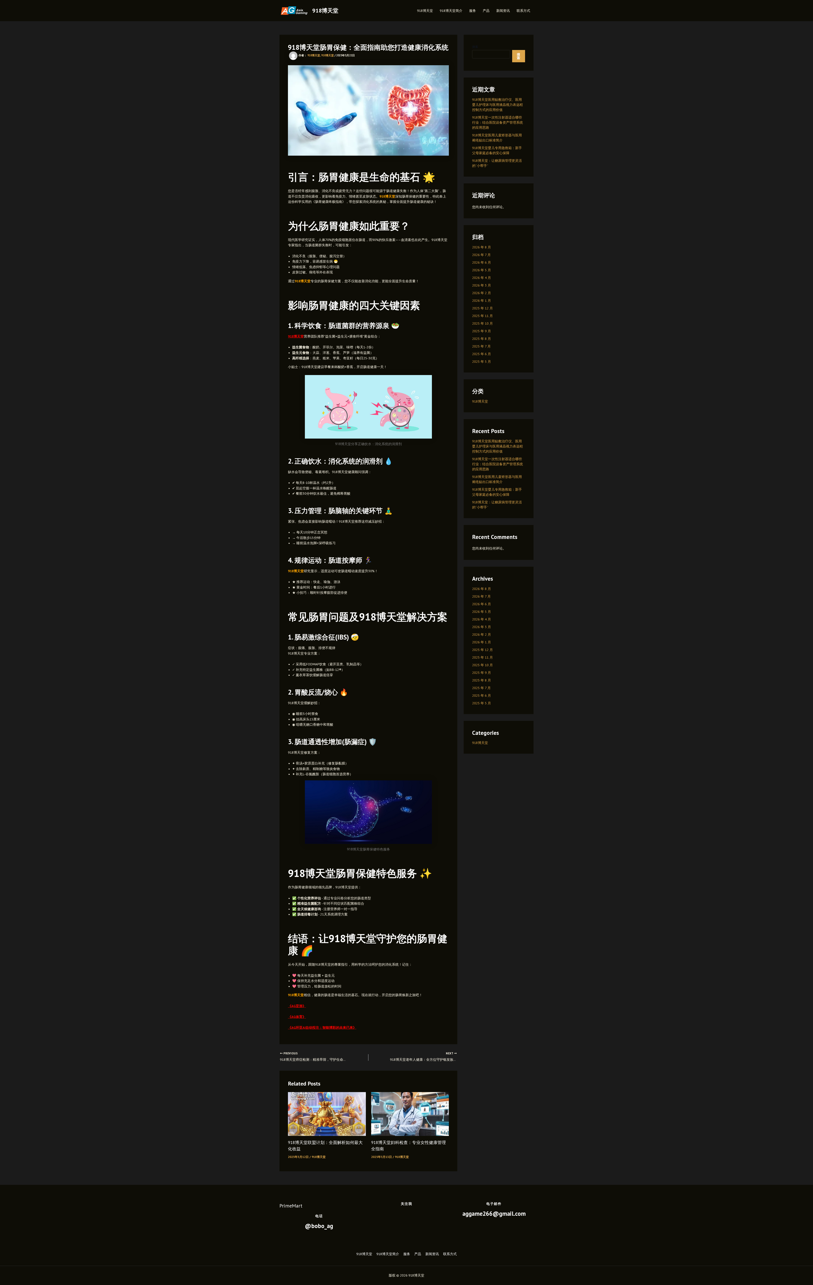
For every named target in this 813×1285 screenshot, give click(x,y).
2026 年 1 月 (481, 300)
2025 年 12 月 (482, 308)
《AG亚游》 (297, 1006)
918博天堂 (325, 10)
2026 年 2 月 (481, 293)
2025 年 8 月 (481, 338)
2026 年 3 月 (481, 285)
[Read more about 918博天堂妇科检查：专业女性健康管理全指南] (410, 1114)
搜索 (475, 47)
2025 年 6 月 (481, 354)
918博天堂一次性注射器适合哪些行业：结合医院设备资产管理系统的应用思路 (497, 122)
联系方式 (523, 10)
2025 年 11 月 (482, 316)
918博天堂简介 (451, 10)
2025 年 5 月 (481, 361)
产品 (486, 10)
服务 (472, 10)
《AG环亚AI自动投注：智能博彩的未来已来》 (322, 1027)
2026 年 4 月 (481, 278)
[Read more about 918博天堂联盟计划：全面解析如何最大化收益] (327, 1114)
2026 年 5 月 (481, 270)
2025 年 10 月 (482, 323)
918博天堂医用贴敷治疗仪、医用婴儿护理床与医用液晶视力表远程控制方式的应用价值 (497, 104)
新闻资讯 (503, 10)
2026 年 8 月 (481, 247)
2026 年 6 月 (481, 262)
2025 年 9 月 (481, 331)
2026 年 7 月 (481, 255)
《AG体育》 (297, 1017)
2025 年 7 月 (481, 346)
